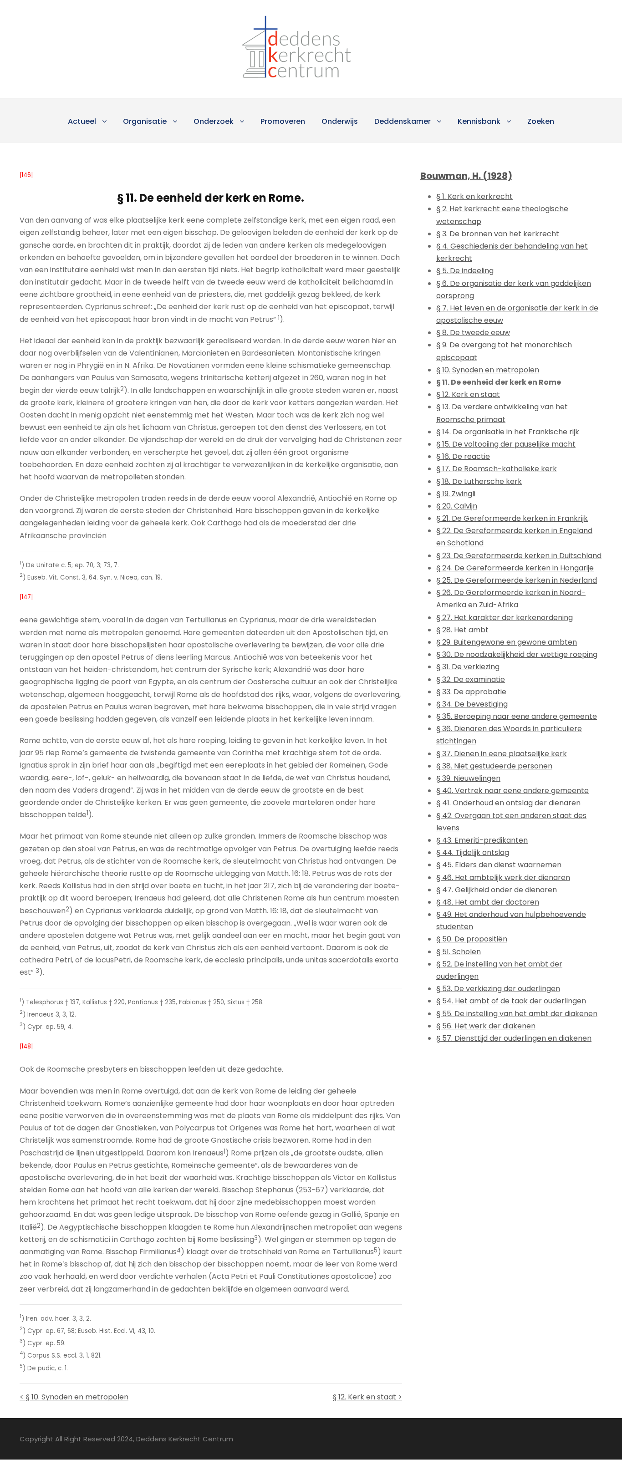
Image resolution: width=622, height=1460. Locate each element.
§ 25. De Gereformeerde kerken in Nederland (516, 580)
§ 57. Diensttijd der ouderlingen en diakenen (513, 1038)
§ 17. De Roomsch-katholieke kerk (496, 468)
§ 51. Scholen (458, 951)
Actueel (82, 121)
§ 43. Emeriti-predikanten (482, 840)
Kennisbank (479, 121)
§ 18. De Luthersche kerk (479, 481)
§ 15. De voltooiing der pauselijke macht (506, 444)
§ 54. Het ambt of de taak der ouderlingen (511, 1001)
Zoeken (540, 121)
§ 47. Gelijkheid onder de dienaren (496, 890)
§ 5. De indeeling (465, 270)
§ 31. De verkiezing (468, 666)
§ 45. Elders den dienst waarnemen (498, 865)
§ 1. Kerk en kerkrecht (474, 196)
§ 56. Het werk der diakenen (485, 1026)
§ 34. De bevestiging (472, 704)
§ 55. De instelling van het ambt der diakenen (516, 1013)
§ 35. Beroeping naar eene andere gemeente (516, 716)
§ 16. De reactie (463, 456)
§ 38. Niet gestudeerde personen (494, 766)
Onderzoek (214, 121)
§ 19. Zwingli (455, 493)
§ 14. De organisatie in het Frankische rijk (507, 432)
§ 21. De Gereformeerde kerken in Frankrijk (512, 518)
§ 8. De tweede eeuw (473, 332)
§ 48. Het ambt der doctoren (487, 902)
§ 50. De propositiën (471, 939)
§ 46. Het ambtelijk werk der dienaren (503, 877)
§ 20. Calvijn (456, 506)
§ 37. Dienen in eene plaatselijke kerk (501, 753)
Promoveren (282, 121)
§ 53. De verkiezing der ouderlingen (498, 988)
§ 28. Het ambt (462, 630)
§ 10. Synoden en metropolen (487, 370)
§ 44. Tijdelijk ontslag (472, 852)
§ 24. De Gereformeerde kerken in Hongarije (515, 568)
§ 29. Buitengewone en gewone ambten (506, 642)
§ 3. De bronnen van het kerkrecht (497, 234)
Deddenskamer (402, 121)
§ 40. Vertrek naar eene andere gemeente (512, 790)
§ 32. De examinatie (470, 679)
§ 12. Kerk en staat (468, 394)
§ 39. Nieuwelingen (468, 778)
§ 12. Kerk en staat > (367, 1397)
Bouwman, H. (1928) (466, 175)
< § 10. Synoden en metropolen (74, 1397)
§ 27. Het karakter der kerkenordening (504, 617)
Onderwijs (339, 121)
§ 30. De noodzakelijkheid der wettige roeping (516, 654)
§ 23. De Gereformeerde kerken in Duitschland (519, 555)
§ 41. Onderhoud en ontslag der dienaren (508, 803)
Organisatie (145, 121)
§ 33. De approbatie (471, 692)
